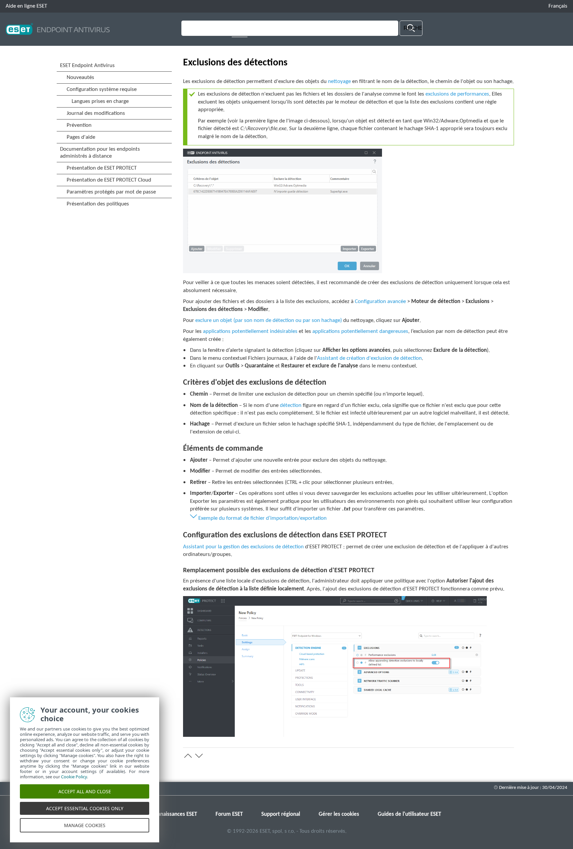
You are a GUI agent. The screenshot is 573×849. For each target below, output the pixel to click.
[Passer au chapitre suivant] (199, 756)
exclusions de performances (457, 94)
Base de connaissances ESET (164, 814)
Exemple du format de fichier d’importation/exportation (262, 518)
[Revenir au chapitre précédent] (188, 756)
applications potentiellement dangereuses (360, 331)
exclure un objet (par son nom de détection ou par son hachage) (268, 320)
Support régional (280, 814)
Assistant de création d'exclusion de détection (369, 358)
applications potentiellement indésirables (250, 331)
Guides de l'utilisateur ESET (409, 814)
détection (290, 405)
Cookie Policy (74, 777)
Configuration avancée (381, 301)
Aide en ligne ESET (26, 6)
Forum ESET (229, 814)
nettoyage (339, 81)
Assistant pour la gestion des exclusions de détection (243, 547)
